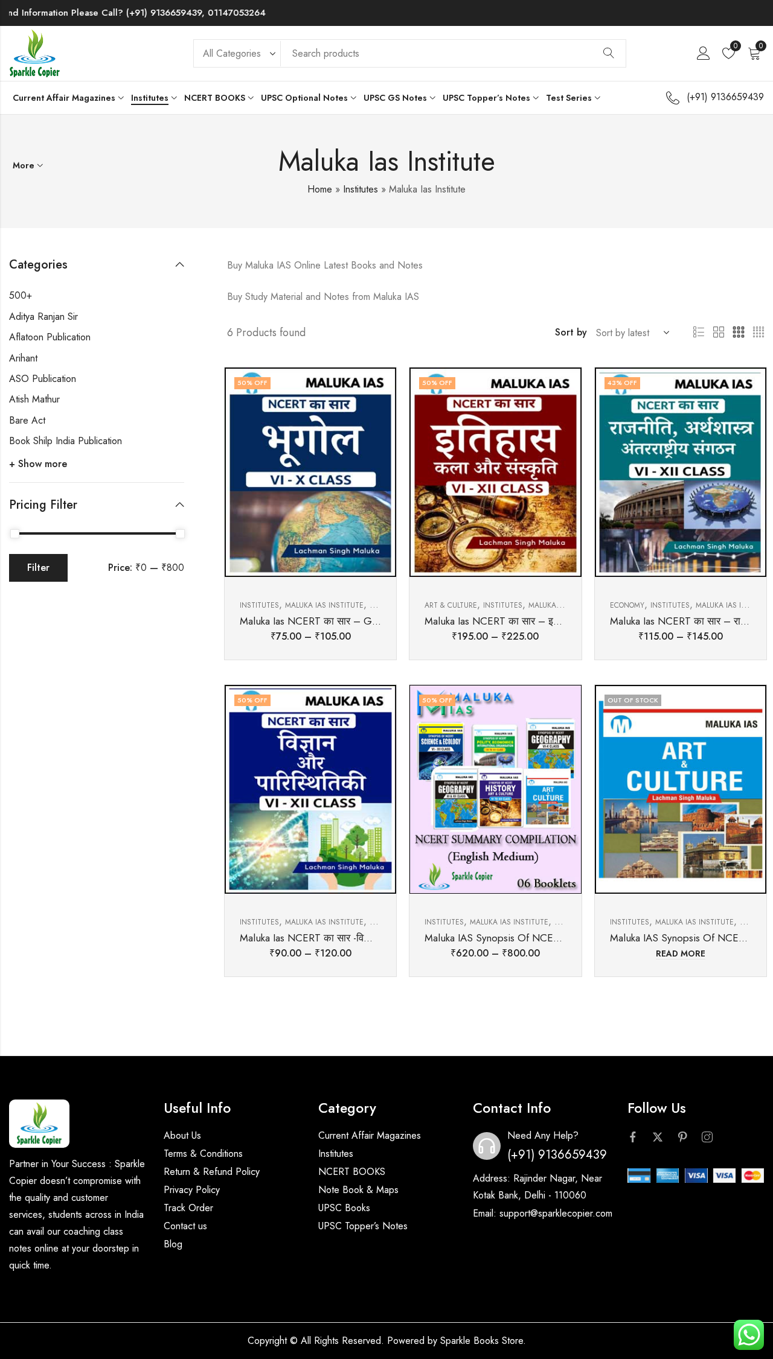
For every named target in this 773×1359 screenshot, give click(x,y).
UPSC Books (344, 1208)
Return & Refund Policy (212, 1172)
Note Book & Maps (358, 1190)
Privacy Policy (192, 1190)
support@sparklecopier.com (555, 1213)
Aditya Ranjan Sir (43, 316)
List (698, 332)
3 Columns (738, 332)
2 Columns (718, 332)
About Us (182, 1135)
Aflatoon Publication (50, 337)
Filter (38, 567)
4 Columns (758, 332)
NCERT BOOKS (351, 1172)
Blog (173, 1244)
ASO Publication (42, 379)
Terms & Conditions (203, 1153)
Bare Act (27, 420)
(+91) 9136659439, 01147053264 (167, 12)
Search (608, 53)
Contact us (185, 1226)
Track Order (188, 1208)
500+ (20, 295)
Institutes (360, 189)
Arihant (23, 358)
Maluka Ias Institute (324, 605)
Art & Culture (451, 605)
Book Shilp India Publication (65, 441)
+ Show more (38, 464)
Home (319, 189)
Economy (627, 605)
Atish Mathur (34, 399)
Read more (680, 954)
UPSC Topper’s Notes (363, 1226)
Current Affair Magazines (369, 1135)
